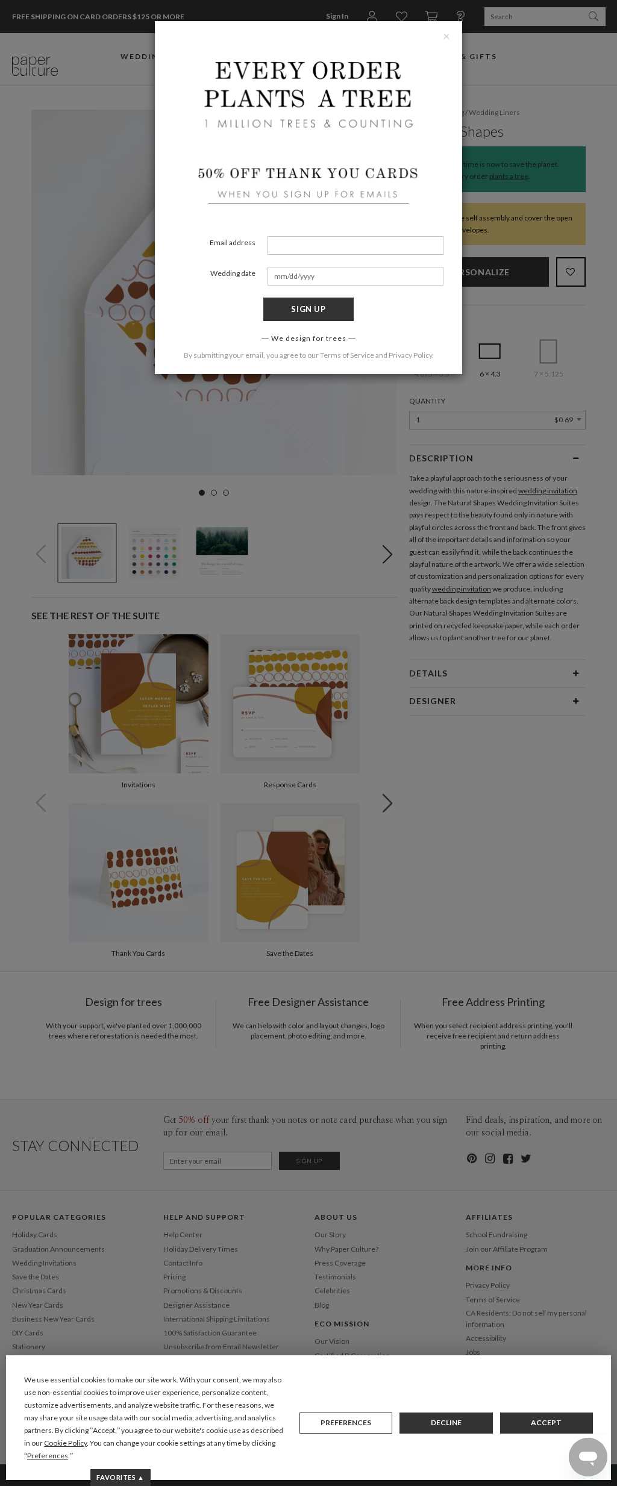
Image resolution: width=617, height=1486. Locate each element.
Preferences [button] (47, 1455)
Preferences (346, 1422)
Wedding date (232, 273)
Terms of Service (347, 355)
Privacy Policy (410, 355)
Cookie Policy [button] (65, 1442)
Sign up (308, 309)
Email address (232, 242)
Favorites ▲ (120, 1477)
